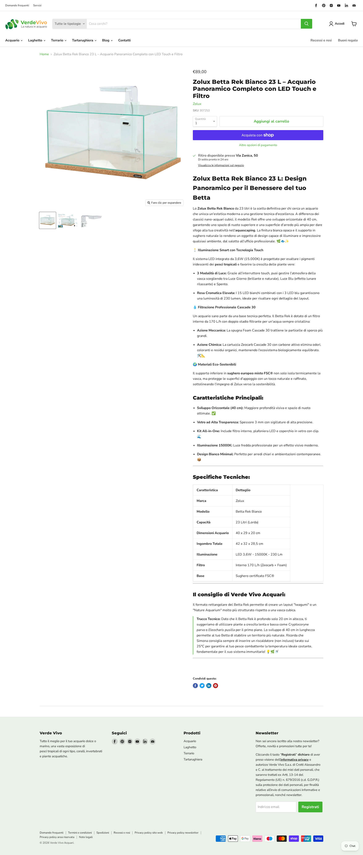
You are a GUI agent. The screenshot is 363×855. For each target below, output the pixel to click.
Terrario (57, 40)
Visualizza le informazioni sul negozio (221, 165)
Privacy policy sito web (149, 833)
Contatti (124, 40)
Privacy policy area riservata (57, 837)
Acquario (12, 40)
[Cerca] (306, 24)
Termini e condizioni (80, 833)
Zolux (197, 104)
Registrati (310, 806)
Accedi (340, 23)
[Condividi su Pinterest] (215, 685)
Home (44, 54)
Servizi (37, 5)
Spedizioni (102, 833)
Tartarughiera (83, 40)
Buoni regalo (348, 40)
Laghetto (35, 40)
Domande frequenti (17, 5)
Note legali (86, 837)
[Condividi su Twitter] (202, 685)
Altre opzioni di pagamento (258, 145)
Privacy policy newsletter (183, 833)
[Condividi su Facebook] (195, 685)
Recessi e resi (321, 40)
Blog (106, 40)
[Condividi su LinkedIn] (208, 685)
